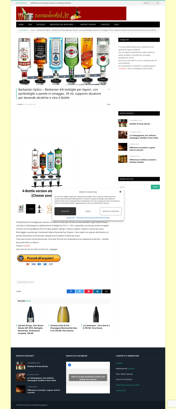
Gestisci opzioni (111, 211)
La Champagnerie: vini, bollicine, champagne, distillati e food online (143, 136)
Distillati (41, 24)
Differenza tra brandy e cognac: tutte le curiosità (142, 148)
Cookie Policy (70, 217)
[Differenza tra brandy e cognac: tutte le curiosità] (122, 147)
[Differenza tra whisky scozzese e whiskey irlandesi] (122, 159)
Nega (88, 211)
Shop (116, 24)
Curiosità (105, 24)
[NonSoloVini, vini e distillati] (71, 13)
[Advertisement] (63, 126)
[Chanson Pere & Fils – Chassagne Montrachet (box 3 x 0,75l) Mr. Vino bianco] (63, 314)
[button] (120, 192)
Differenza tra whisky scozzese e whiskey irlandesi (51, 3)
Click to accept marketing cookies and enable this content (88, 378)
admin (20, 104)
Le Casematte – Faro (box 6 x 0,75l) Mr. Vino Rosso (96, 326)
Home (21, 24)
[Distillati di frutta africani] (122, 123)
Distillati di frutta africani (139, 124)
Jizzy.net (131, 368)
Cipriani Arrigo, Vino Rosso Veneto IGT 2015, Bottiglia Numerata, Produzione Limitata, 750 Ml (30, 329)
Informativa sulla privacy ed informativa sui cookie (93, 217)
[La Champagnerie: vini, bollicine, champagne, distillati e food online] (122, 135)
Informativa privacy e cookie (127, 385)
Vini (30, 24)
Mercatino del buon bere (61, 24)
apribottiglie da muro (25, 282)
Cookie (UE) (120, 390)
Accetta (65, 211)
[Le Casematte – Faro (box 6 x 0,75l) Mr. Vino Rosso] (96, 314)
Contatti (119, 363)
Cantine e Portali (88, 24)
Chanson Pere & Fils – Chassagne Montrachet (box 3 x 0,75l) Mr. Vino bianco (63, 328)
